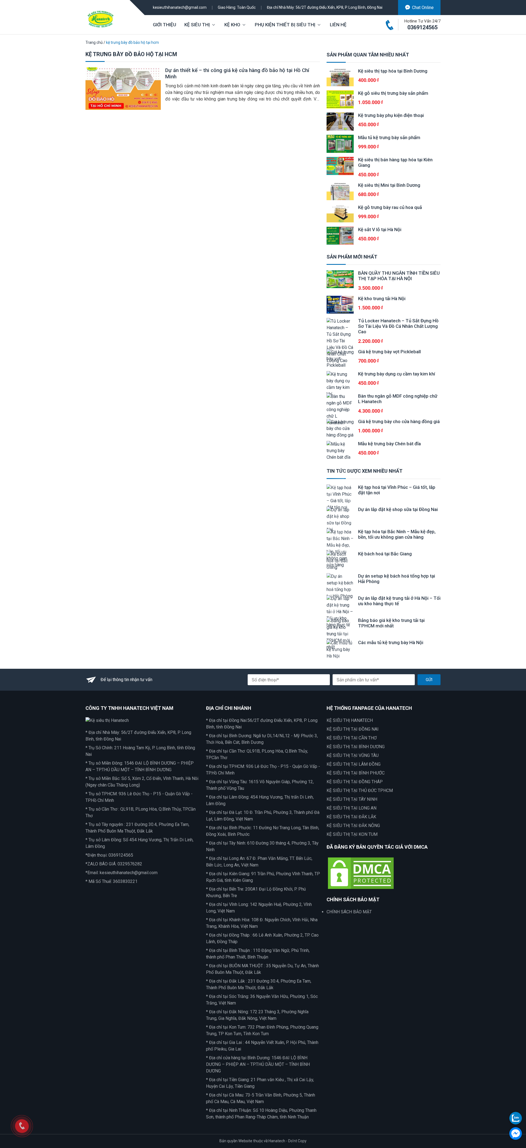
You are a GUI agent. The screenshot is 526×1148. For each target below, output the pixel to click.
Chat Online (423, 7)
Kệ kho (232, 24)
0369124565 (422, 27)
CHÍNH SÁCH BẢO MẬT (349, 911)
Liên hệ (338, 24)
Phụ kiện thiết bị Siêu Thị (285, 24)
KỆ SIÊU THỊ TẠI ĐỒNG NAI (353, 729)
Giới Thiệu (164, 24)
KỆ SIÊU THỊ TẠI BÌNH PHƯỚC (356, 773)
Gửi (429, 679)
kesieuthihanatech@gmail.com (180, 7)
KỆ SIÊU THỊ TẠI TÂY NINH (352, 799)
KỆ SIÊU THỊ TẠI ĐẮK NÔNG (353, 825)
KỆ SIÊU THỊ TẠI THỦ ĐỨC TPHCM (360, 790)
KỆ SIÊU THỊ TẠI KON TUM (352, 834)
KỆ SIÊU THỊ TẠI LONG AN (351, 808)
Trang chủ (94, 42)
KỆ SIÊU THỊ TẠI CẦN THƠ (352, 738)
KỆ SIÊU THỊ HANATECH (350, 720)
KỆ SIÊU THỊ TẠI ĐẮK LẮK (351, 816)
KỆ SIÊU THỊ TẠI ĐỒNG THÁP (355, 781)
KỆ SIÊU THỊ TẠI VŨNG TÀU (353, 755)
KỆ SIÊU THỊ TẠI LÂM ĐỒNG (354, 764)
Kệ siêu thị (197, 24)
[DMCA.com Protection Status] (361, 872)
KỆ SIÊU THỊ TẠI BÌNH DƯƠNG (356, 746)
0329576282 (130, 863)
